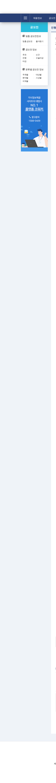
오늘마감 (39, 58)
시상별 (39, 77)
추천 (24, 54)
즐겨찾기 (39, 41)
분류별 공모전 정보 (34, 69)
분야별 (25, 77)
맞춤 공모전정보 (33, 36)
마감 (24, 61)
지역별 (25, 81)
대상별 (39, 74)
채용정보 (37, 17)
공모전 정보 (31, 49)
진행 (24, 58)
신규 (38, 54)
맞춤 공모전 (27, 41)
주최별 (25, 74)
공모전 (34, 27)
